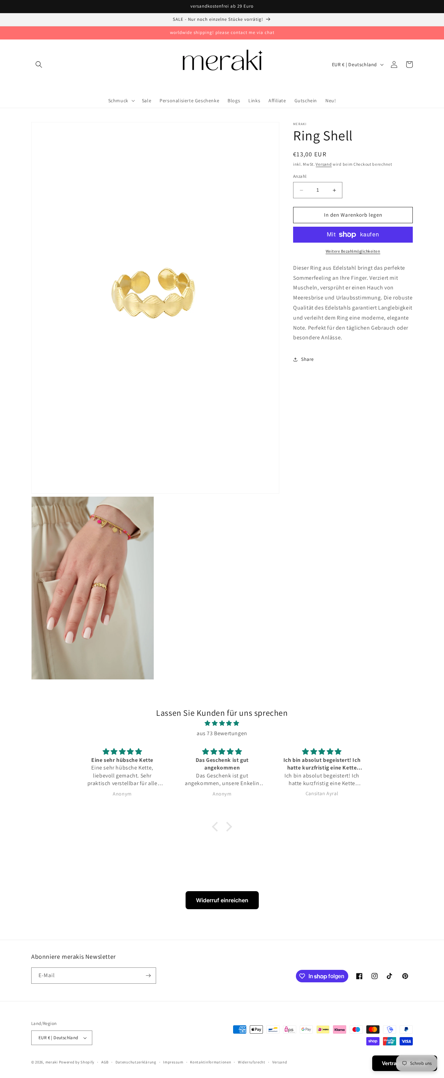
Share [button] (307, 359)
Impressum (173, 1062)
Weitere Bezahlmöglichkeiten (353, 251)
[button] (38, 64)
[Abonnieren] (148, 975)
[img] (222, 723)
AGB (105, 1062)
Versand (324, 164)
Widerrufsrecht (251, 1062)
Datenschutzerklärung (136, 1062)
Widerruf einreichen (222, 900)
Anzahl (299, 177)
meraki (51, 1062)
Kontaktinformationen (210, 1062)
